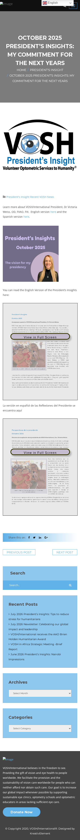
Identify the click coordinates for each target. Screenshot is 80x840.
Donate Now (22, 812)
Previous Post (19, 552)
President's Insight (46, 70)
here (53, 212)
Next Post (64, 552)
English (52, 2)
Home (21, 70)
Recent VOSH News (42, 197)
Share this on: (17, 537)
